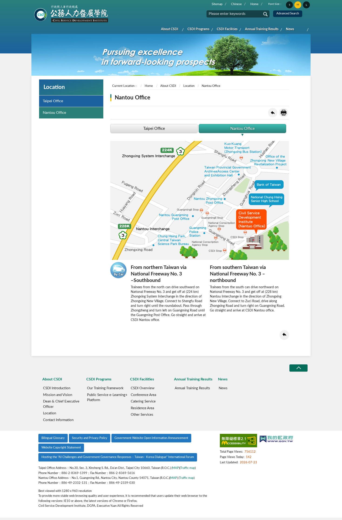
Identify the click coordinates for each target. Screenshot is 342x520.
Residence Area (142, 408)
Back (272, 112)
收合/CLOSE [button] (298, 368)
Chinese (236, 4)
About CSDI (169, 29)
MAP (175, 468)
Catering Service (143, 401)
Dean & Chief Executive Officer (61, 404)
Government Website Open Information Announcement (151, 438)
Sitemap (217, 4)
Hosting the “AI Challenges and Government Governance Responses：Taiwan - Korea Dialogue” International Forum (117, 457)
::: (35, 4)
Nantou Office (54, 112)
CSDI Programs (198, 29)
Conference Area (143, 395)
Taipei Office (53, 101)
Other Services (142, 414)
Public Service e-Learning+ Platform (107, 397)
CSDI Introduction (56, 388)
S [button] (289, 5)
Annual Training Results (261, 29)
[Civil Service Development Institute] (71, 14)
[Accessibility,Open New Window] (238, 441)
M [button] (298, 4)
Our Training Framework (105, 388)
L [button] (306, 4)
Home (254, 4)
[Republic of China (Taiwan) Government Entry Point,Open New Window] (276, 439)
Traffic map (187, 468)
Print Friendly (283, 112)
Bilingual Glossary (53, 438)
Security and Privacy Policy (89, 438)
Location (188, 86)
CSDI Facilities (227, 29)
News (290, 29)
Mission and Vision (57, 395)
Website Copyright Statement (61, 447)
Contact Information (58, 420)
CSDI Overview (142, 388)
